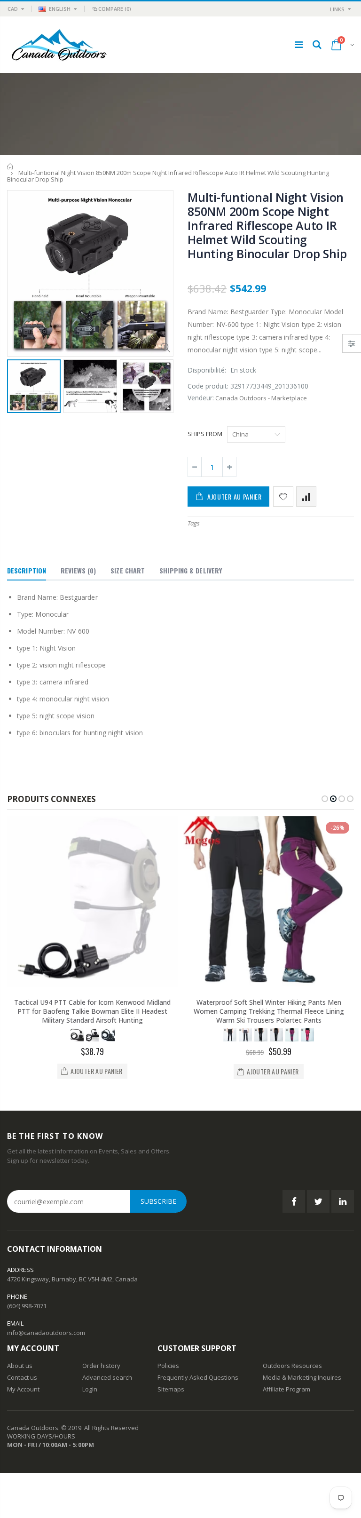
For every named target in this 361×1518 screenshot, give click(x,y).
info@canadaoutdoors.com (46, 1332)
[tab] (26, 571)
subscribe (158, 1201)
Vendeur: (201, 397)
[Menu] (299, 44)
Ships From (205, 433)
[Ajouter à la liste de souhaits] (283, 496)
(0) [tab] (78, 570)
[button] (325, 798)
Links (337, 9)
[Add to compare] (306, 496)
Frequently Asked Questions (197, 1377)
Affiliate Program (286, 1389)
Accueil (10, 166)
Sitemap (169, 1389)
